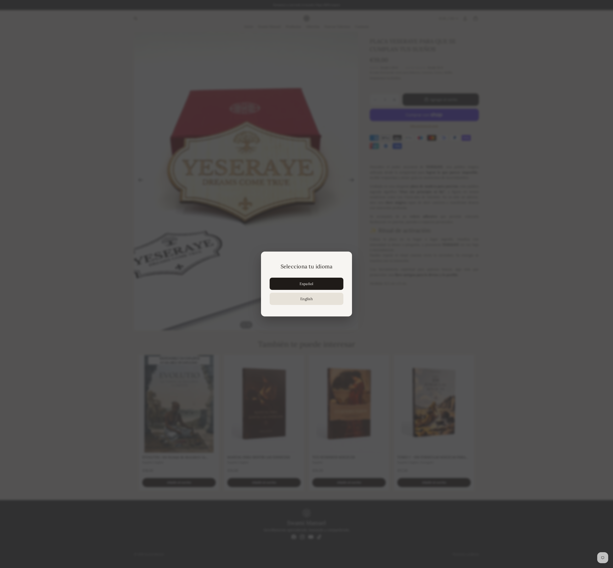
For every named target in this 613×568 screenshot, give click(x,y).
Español (306, 283)
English (306, 299)
